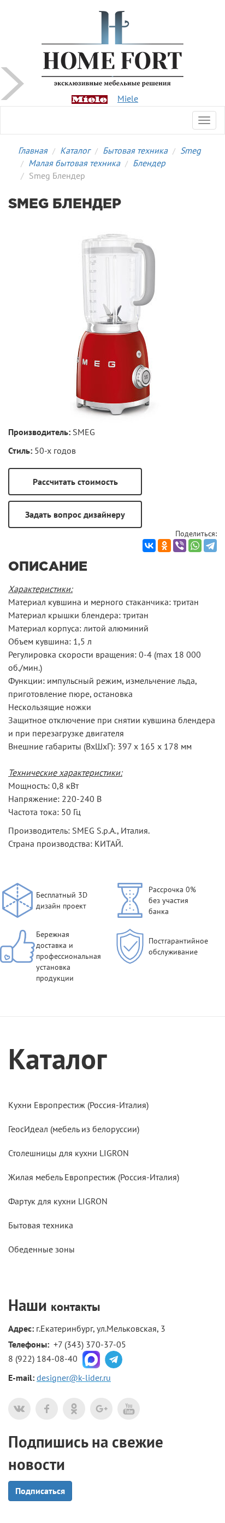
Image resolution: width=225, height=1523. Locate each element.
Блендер (149, 162)
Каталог (75, 150)
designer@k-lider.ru (74, 1377)
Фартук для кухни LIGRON (58, 1201)
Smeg (190, 150)
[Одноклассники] (164, 545)
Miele (127, 98)
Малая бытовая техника (74, 162)
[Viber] (179, 545)
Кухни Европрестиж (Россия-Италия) (78, 1104)
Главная (33, 150)
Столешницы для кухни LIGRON (68, 1152)
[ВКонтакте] (149, 545)
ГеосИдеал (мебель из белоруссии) (73, 1128)
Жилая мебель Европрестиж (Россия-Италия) (93, 1176)
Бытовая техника (135, 150)
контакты (75, 1306)
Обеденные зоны (41, 1249)
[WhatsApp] (195, 545)
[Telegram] (210, 545)
